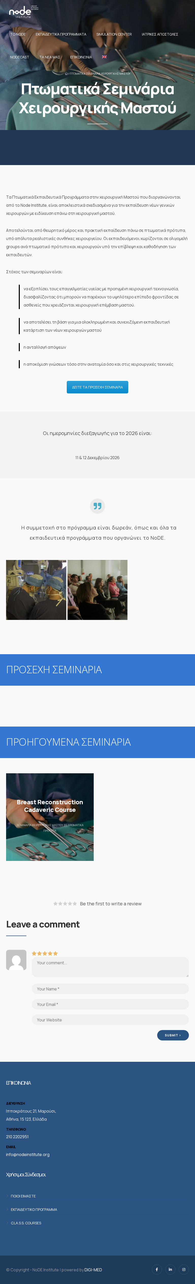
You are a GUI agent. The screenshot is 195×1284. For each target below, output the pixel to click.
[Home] (23, 11)
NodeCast (19, 57)
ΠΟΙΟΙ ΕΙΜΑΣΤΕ (23, 1195)
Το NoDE (18, 34)
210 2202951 (17, 1136)
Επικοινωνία (81, 57)
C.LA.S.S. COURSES (26, 1222)
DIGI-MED (93, 1270)
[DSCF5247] (98, 590)
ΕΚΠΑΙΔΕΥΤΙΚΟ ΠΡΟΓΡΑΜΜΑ (34, 1209)
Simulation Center (114, 34)
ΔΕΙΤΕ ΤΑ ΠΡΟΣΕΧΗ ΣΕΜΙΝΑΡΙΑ (97, 387)
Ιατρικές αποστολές (160, 34)
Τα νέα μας (49, 57)
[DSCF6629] (36, 590)
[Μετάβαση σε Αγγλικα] (103, 57)
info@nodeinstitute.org (28, 1154)
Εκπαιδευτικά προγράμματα (61, 34)
